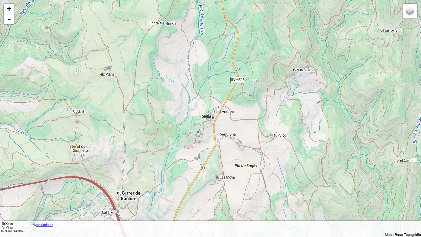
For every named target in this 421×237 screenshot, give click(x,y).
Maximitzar (44, 224)
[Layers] (410, 11)
